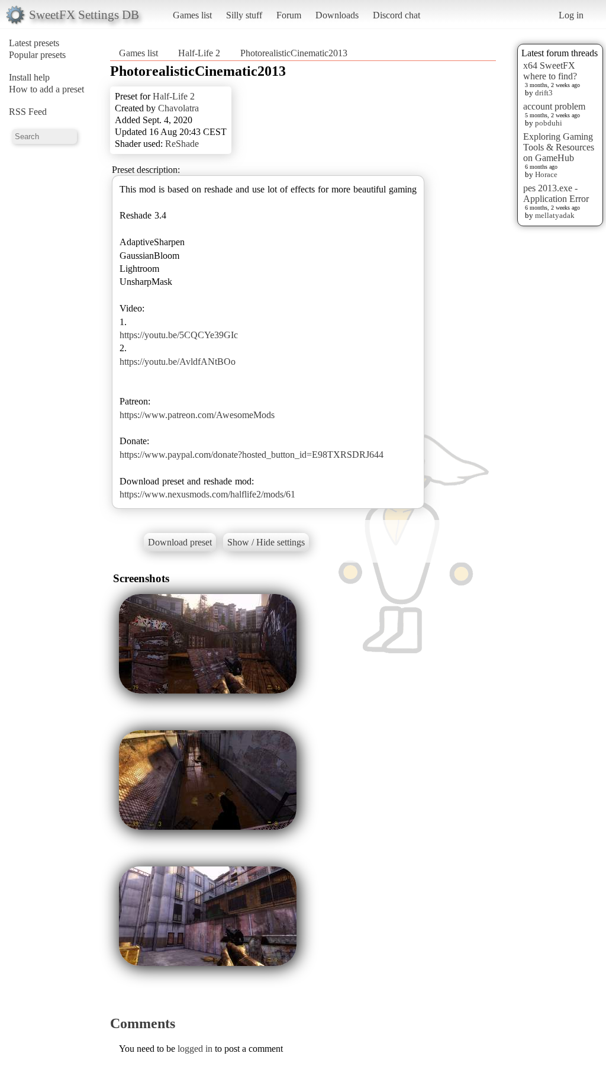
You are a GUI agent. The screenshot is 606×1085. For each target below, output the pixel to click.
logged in (195, 1049)
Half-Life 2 (199, 53)
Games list (192, 15)
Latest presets (34, 43)
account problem (554, 106)
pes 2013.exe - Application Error (556, 193)
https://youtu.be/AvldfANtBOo (178, 362)
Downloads (337, 15)
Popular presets (37, 55)
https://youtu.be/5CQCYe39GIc (179, 335)
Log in (571, 15)
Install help (29, 77)
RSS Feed (28, 112)
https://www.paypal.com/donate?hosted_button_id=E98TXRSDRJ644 (251, 455)
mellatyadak (555, 215)
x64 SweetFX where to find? (550, 70)
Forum (288, 15)
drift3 (544, 92)
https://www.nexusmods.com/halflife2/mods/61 (207, 494)
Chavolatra (178, 108)
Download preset (180, 542)
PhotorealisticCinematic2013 (293, 53)
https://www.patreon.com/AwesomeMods (197, 415)
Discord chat (396, 15)
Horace (546, 174)
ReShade (182, 144)
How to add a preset (46, 89)
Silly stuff (244, 15)
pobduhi (548, 122)
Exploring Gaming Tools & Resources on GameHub (558, 147)
